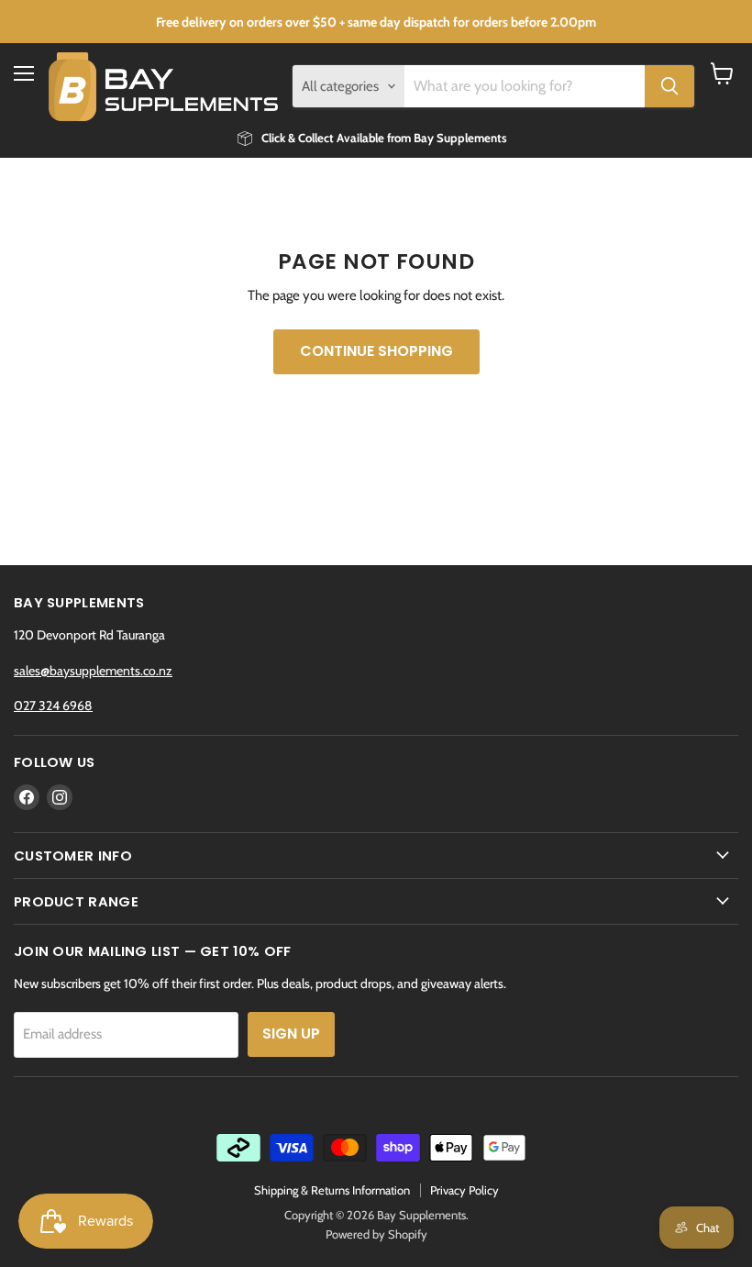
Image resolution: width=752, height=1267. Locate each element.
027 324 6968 (53, 705)
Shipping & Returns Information (332, 1190)
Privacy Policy (464, 1190)
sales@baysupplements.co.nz (93, 670)
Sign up (291, 1033)
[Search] (669, 86)
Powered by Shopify (376, 1234)
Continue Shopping (376, 350)
